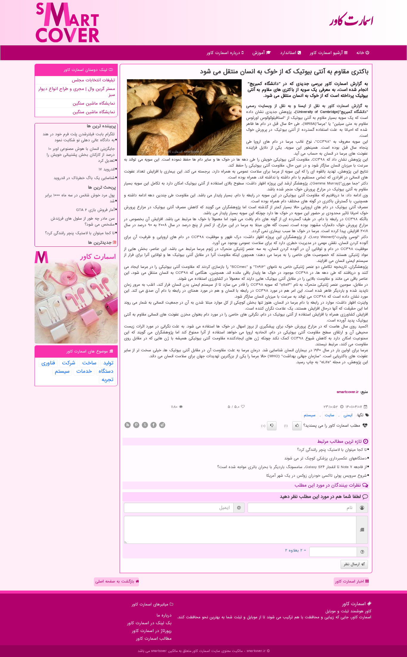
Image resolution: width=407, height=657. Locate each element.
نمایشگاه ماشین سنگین (94, 103)
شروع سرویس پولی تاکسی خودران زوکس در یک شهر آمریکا (316, 476)
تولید (108, 363)
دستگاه (106, 371)
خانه (361, 52)
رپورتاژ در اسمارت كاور (152, 631)
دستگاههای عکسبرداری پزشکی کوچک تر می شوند (325, 458)
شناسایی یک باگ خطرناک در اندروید (84, 178)
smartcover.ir (348, 392)
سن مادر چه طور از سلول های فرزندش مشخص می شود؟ (83, 221)
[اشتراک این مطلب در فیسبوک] (153, 425)
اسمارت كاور (351, 23)
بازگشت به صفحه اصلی (115, 581)
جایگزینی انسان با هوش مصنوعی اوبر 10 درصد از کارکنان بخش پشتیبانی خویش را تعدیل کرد (81, 155)
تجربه (107, 380)
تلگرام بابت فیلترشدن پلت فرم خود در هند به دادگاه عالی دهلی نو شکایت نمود (79, 137)
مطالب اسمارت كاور (154, 638)
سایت (329, 415)
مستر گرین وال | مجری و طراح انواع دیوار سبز (76, 92)
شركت (68, 363)
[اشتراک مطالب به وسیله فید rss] (127, 425)
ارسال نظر (352, 564)
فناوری (48, 363)
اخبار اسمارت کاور (350, 581)
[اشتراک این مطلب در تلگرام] (162, 425)
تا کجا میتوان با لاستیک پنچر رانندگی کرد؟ (332, 450)
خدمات (84, 371)
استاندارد (289, 52)
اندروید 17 (107, 169)
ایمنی (348, 415)
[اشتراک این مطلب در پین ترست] (136, 425)
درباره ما (164, 615)
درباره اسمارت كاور (224, 52)
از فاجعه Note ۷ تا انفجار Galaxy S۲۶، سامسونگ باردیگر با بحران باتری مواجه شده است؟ (292, 467)
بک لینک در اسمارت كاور (149, 623)
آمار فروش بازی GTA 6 (95, 210)
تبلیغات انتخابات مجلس (93, 80)
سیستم (310, 415)
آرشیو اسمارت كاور (327, 52)
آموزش (259, 52)
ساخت (89, 363)
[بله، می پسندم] (297, 425)
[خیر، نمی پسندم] (271, 425)
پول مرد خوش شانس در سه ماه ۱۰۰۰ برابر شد (80, 198)
